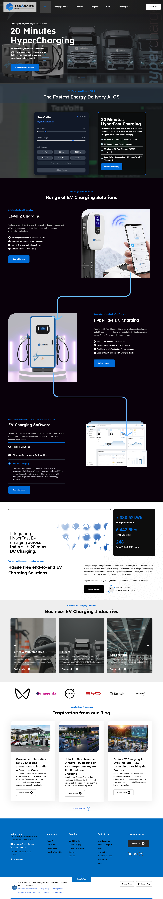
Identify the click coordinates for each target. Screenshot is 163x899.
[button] (15, 645)
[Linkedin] (141, 854)
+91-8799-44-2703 (20, 847)
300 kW (78, 158)
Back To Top (81, 879)
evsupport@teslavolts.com (24, 844)
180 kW (45, 158)
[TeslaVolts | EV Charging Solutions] (20, 7)
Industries (103, 834)
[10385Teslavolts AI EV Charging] (79, 738)
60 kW (61, 152)
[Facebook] (130, 854)
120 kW (78, 152)
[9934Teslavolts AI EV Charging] (128, 738)
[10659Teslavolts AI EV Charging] (30, 738)
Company (52, 834)
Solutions (73, 834)
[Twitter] (135, 854)
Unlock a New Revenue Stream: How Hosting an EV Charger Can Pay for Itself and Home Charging (80, 766)
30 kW (44, 152)
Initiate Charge (61, 170)
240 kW (61, 158)
